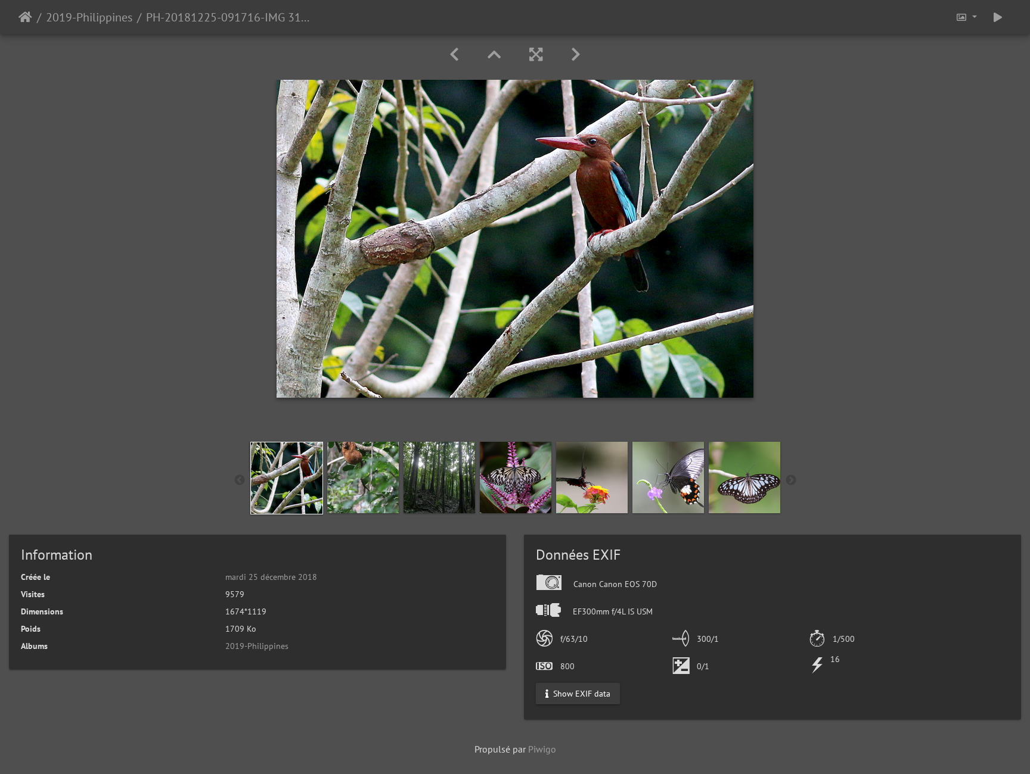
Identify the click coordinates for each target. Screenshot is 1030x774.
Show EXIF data (580, 693)
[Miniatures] (494, 54)
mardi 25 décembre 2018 (271, 577)
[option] (287, 478)
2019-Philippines (89, 17)
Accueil (25, 17)
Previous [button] (240, 480)
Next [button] (791, 480)
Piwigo (542, 749)
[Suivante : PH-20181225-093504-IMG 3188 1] (576, 54)
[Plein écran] (536, 54)
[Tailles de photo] (966, 17)
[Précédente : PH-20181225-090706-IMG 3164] (454, 54)
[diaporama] (998, 17)
